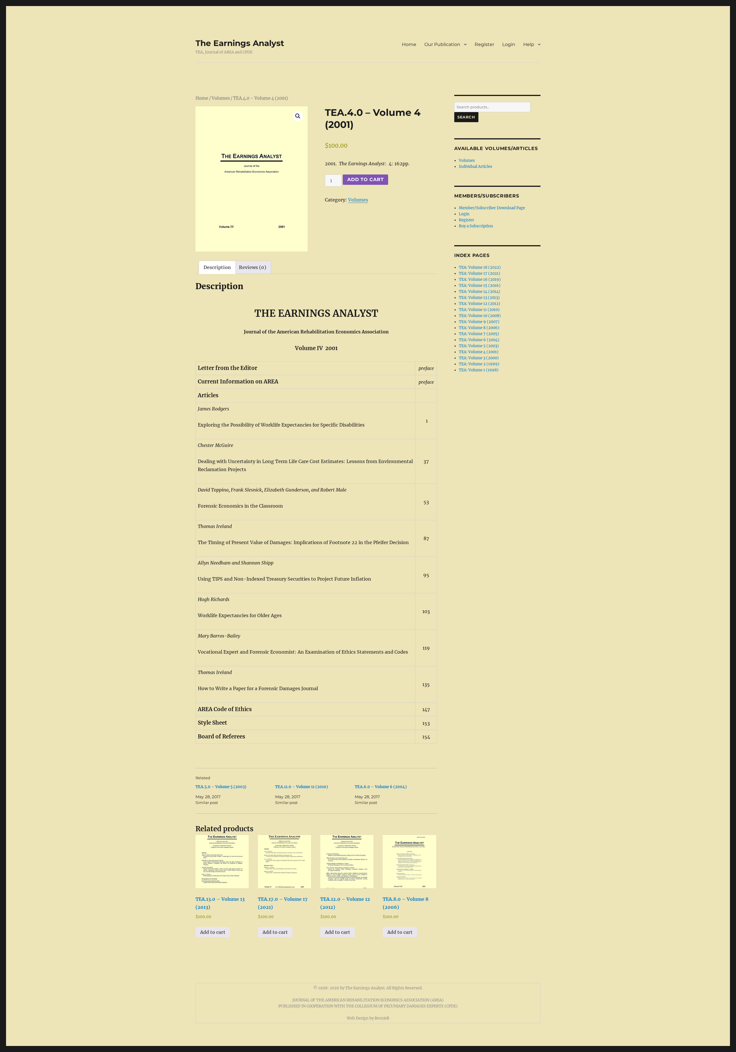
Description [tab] (217, 267)
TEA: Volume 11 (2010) (479, 309)
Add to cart (365, 179)
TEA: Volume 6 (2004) (479, 339)
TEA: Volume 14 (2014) (479, 291)
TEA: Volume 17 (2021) (479, 273)
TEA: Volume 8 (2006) (479, 327)
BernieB (382, 1018)
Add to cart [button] (212, 932)
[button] (298, 116)
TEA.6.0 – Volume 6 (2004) (381, 786)
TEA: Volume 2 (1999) (479, 364)
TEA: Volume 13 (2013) (479, 297)
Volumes (221, 98)
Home (409, 44)
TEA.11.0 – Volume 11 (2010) (301, 786)
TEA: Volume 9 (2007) (479, 321)
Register (484, 44)
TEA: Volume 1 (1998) (479, 370)
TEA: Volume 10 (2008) (480, 315)
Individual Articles (475, 166)
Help (528, 44)
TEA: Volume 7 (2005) (479, 333)
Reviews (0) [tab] (252, 267)
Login (508, 44)
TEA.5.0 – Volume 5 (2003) (220, 786)
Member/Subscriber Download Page (492, 208)
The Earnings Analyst (239, 43)
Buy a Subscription (476, 226)
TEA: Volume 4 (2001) (479, 352)
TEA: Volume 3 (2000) (479, 358)
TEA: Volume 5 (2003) (479, 345)
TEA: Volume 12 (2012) (479, 303)
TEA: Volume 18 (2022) (480, 267)
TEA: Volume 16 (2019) (480, 279)
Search (466, 117)
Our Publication (442, 44)
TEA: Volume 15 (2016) (480, 285)
